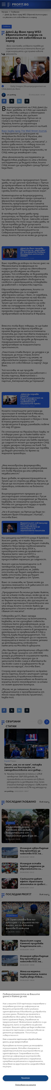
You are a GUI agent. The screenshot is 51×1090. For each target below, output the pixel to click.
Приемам (25, 1078)
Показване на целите (25, 1085)
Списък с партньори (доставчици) (19, 1070)
